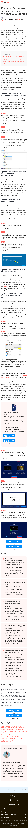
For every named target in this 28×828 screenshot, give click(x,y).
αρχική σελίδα (5, 789)
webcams (5, 286)
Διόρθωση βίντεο (5, 20)
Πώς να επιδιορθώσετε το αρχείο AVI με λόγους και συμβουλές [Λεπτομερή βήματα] (13, 735)
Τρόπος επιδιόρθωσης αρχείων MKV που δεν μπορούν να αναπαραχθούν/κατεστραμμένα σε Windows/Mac (13, 740)
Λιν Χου (18, 19)
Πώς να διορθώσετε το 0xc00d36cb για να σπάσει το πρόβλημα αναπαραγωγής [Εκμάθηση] (14, 730)
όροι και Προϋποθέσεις (8, 823)
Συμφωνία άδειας (14, 825)
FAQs (4, 63)
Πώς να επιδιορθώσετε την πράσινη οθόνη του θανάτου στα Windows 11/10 (13, 57)
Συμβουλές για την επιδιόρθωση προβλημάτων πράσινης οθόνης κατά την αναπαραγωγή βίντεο (14, 60)
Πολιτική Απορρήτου (19, 823)
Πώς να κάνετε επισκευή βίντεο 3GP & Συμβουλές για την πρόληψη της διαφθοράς (12, 726)
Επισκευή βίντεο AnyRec (10, 412)
